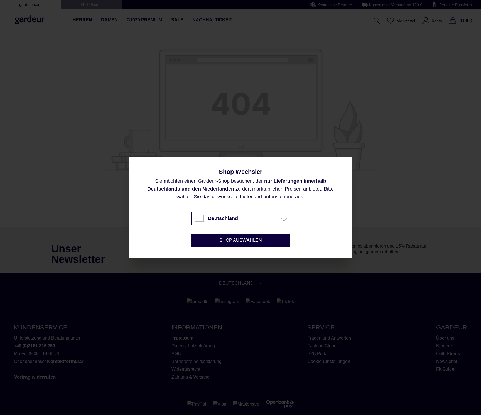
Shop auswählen (240, 240)
